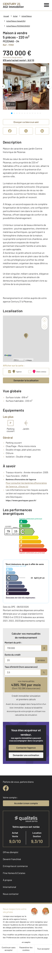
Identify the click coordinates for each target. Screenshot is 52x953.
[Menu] (46, 4)
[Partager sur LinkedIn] (42, 131)
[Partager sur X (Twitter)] (26, 131)
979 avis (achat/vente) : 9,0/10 (18, 60)
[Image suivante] (49, 86)
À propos (7, 880)
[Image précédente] (3, 86)
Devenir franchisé (12, 859)
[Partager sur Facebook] (10, 131)
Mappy (29, 360)
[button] (9, 69)
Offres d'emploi (10, 852)
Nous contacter (11, 893)
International (9, 887)
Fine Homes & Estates (14, 873)
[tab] (11, 113)
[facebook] (6, 788)
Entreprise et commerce (15, 866)
